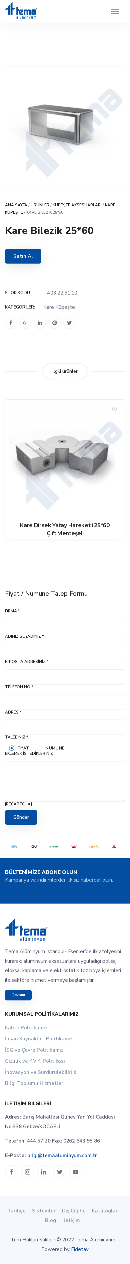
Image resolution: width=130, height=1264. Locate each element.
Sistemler (44, 1210)
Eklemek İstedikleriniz (29, 753)
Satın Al (23, 256)
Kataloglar (105, 1210)
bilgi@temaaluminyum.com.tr (62, 1155)
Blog (50, 1220)
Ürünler (40, 205)
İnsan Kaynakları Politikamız (38, 1038)
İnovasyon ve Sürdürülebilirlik (40, 1072)
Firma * (12, 611)
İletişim (71, 1220)
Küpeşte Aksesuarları (77, 205)
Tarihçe (16, 1210)
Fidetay (80, 1249)
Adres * (13, 712)
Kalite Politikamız (26, 1027)
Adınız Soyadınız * (24, 636)
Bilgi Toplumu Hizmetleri (35, 1083)
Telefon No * (19, 687)
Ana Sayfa (16, 205)
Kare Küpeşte (59, 307)
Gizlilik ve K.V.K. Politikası (35, 1061)
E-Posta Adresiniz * (26, 661)
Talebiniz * (16, 737)
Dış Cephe (74, 1210)
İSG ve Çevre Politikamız (34, 1050)
